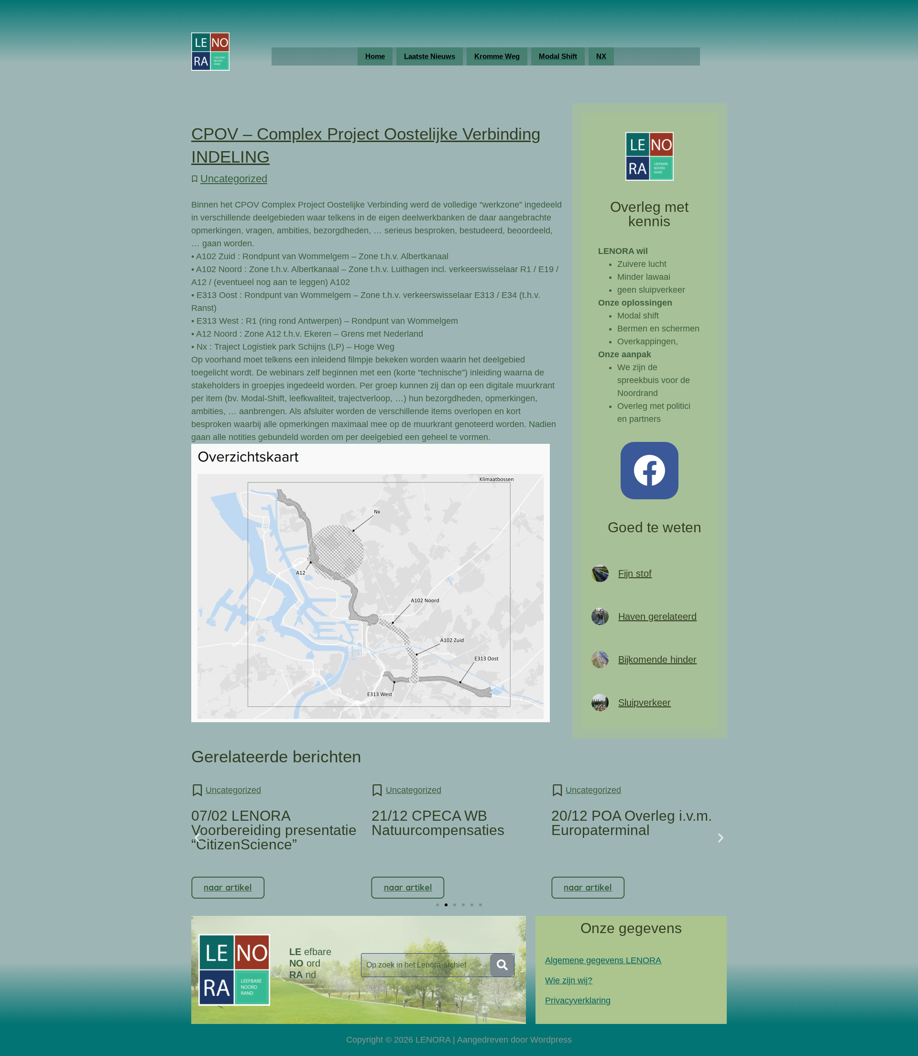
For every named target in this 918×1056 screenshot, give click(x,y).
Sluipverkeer (644, 702)
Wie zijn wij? (568, 980)
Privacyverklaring (578, 1000)
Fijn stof (635, 573)
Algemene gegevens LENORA (603, 960)
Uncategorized (233, 179)
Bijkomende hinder (657, 659)
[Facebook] (649, 471)
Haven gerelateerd (657, 616)
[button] (197, 838)
